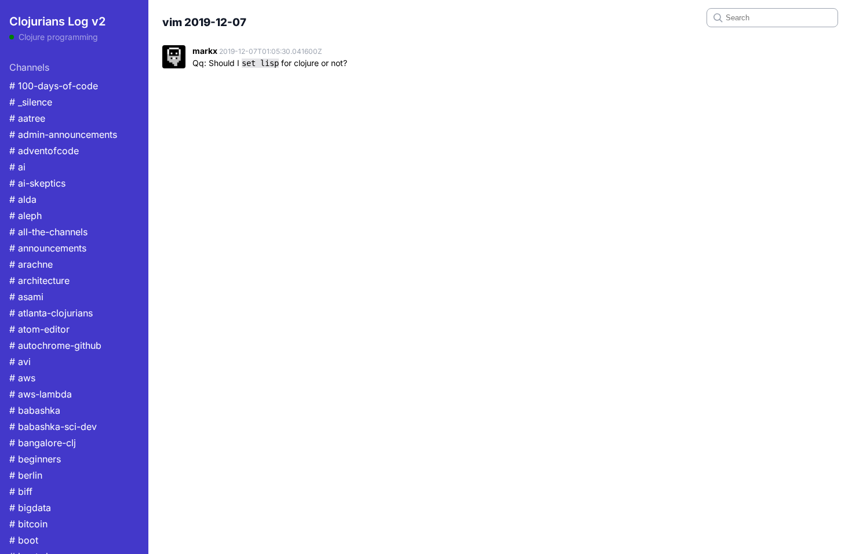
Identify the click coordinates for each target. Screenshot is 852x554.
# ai (17, 167)
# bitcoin (28, 524)
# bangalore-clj (42, 443)
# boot (23, 540)
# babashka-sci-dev (53, 426)
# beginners (35, 459)
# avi (20, 361)
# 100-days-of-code (53, 86)
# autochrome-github (55, 345)
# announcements (47, 248)
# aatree (27, 118)
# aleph (25, 215)
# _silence (30, 102)
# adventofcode (44, 150)
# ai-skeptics (37, 183)
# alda (23, 199)
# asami (26, 296)
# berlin (25, 475)
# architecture (39, 280)
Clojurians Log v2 (57, 21)
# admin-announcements (63, 134)
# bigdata (30, 507)
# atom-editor (39, 329)
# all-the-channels (48, 232)
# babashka (34, 410)
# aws (22, 378)
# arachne (31, 264)
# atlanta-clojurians (51, 313)
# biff (20, 491)
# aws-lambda (40, 394)
